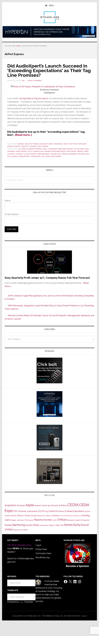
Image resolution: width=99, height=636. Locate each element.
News (65, 144)
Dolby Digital (21, 151)
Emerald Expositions (74, 511)
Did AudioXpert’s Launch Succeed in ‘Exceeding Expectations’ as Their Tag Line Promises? (49, 70)
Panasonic (71, 520)
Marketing (58, 144)
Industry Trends (32, 144)
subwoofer (36, 156)
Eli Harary (35, 151)
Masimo (38, 519)
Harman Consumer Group (54, 151)
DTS (28, 151)
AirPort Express (35, 149)
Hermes (80, 151)
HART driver (71, 151)
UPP (42, 156)
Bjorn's (70, 149)
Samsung (18, 524)
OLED (54, 520)
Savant (29, 525)
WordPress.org (42, 557)
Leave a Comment (34, 81)
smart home (44, 525)
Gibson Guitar (23, 515)
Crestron (53, 511)
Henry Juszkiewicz (53, 516)
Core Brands (32, 511)
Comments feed (43, 553)
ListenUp (19, 154)
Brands (21, 144)
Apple (45, 149)
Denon (61, 511)
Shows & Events (13, 146)
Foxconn (87, 511)
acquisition (10, 505)
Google (34, 515)
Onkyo (62, 519)
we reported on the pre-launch (33, 98)
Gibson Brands (11, 515)
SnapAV (52, 525)
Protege (81, 154)
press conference (69, 154)
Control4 (22, 511)
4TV (20, 149)
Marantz (30, 520)
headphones (41, 516)
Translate (28, 602)
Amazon (21, 505)
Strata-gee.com (49, 17)
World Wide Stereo (53, 156)
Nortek (48, 519)
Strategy (33, 146)
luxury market (30, 154)
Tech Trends (43, 146)
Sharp (36, 524)
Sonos (68, 525)
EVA (41, 151)
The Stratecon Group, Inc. (53, 616)
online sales (56, 154)
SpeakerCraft (24, 156)
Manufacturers (46, 144)
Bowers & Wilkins (59, 505)
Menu (51, 6)
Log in (38, 545)
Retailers (82, 144)
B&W (64, 149)
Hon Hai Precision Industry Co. (71, 516)
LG (25, 520)
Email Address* (12, 214)
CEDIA (73, 505)
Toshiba (25, 530)
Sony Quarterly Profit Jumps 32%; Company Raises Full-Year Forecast (47, 277)
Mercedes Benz (43, 154)
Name (7, 200)
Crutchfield (79, 149)
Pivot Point (73, 144)
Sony (77, 525)
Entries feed (41, 549)
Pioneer (8, 525)
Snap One (59, 525)
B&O (60, 149)
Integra (13, 520)
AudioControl (41, 505)
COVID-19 (43, 511)
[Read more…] (23, 134)
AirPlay (25, 149)
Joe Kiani (20, 520)
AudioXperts (53, 149)
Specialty (25, 146)
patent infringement (83, 520)
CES (15, 511)
